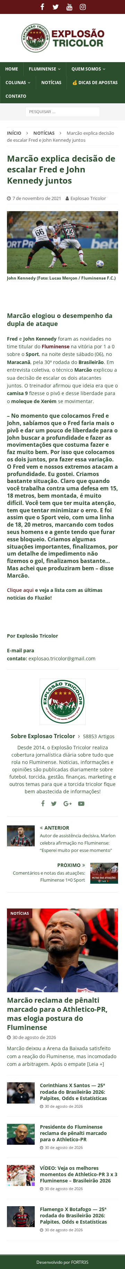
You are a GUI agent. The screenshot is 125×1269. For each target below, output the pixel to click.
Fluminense (42, 69)
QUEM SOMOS (86, 69)
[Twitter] (56, 7)
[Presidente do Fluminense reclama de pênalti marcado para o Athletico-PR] (21, 1134)
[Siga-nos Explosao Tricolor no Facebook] (42, 803)
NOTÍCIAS (51, 83)
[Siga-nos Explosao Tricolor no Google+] (65, 803)
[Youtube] (69, 7)
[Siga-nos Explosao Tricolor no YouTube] (78, 803)
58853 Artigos (99, 736)
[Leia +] (95, 1064)
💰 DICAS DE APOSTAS (95, 83)
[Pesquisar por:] (62, 111)
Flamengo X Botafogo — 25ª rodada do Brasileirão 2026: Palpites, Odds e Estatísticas (73, 1215)
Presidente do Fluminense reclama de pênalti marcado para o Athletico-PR (73, 1133)
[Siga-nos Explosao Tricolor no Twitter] (51, 803)
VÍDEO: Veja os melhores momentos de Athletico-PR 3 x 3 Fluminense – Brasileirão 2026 (78, 1174)
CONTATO (16, 96)
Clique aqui (20, 590)
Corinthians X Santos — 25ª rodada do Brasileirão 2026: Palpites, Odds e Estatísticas (73, 1091)
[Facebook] (42, 7)
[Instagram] (83, 7)
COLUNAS (16, 83)
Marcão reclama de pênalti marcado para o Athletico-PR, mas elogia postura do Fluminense (57, 1013)
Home (11, 69)
